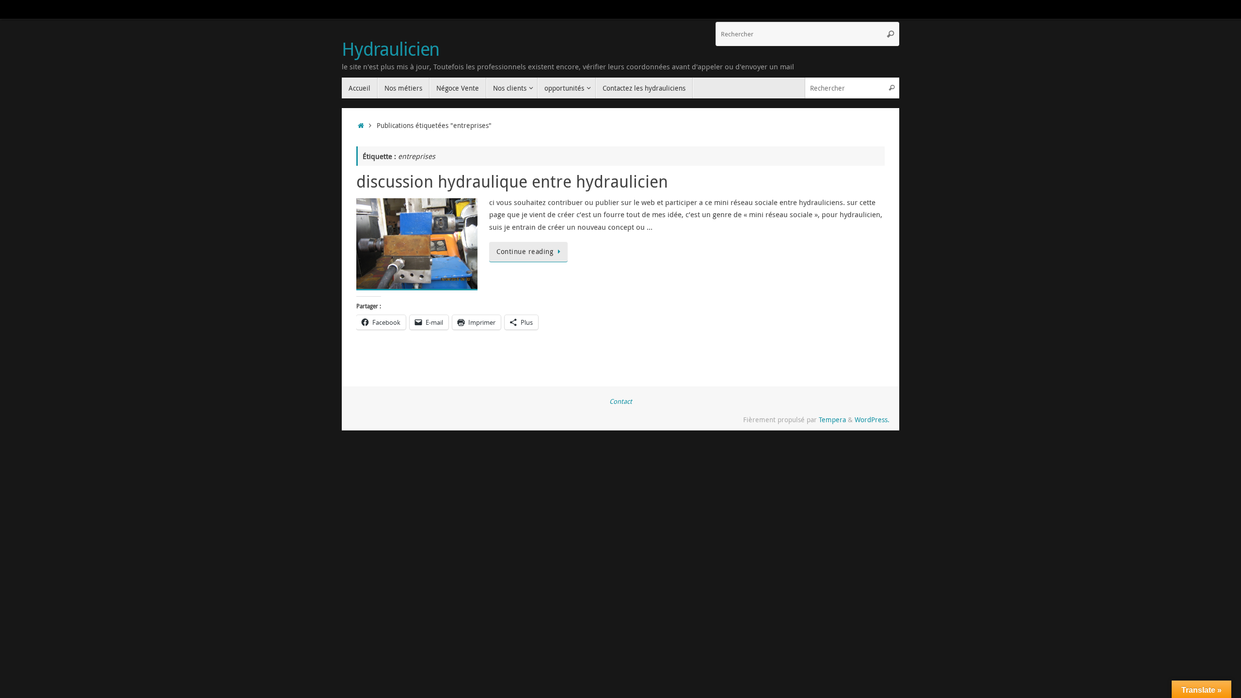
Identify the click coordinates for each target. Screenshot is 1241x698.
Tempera (832, 419)
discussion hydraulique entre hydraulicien (512, 181)
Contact (620, 401)
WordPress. (872, 419)
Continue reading (524, 251)
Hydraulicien (390, 49)
